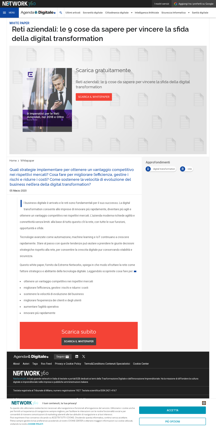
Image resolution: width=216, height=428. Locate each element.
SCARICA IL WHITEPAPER (93, 96)
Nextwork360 (20, 378)
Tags (35, 363)
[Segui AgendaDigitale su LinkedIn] (77, 356)
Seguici (60, 356)
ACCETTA (172, 410)
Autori (26, 363)
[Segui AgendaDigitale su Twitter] (84, 356)
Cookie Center (141, 363)
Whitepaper (27, 160)
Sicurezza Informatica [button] (173, 12)
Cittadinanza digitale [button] (117, 12)
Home (13, 160)
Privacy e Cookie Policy (68, 363)
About (16, 363)
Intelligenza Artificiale (147, 12)
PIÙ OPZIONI (172, 421)
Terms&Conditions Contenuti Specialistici (107, 363)
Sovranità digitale (93, 12)
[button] (9, 13)
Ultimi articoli (72, 12)
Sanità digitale (200, 12)
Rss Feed (46, 363)
